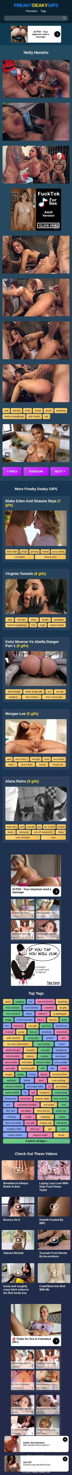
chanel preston (24, 1019)
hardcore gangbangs (14, 416)
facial (61, 1135)
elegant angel (40, 1135)
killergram (62, 1122)
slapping (45, 1116)
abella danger (14, 691)
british (27, 1080)
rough (42, 625)
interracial (23, 832)
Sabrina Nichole (13, 1253)
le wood (9, 1032)
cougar (8, 1074)
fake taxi (34, 1129)
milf (42, 1068)
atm (63, 1038)
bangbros (13, 697)
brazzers (18, 1025)
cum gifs (32, 1025)
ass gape (26, 1110)
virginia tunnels (56, 625)
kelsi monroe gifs (54, 697)
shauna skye (50, 557)
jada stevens (13, 1038)
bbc (52, 1068)
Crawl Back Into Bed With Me (52, 1288)
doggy (8, 1019)
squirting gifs (27, 1068)
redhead (11, 1080)
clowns (37, 410)
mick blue (27, 1062)
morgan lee (57, 764)
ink (25, 1092)
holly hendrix (34, 416)
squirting (46, 1025)
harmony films (59, 1074)
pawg (62, 1116)
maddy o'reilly (14, 1129)
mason (42, 764)
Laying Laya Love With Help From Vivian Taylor (53, 1186)
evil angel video (35, 1086)
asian (46, 759)
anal (6, 410)
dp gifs (48, 410)
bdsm (33, 619)
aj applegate (59, 1013)
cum (63, 1129)
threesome (10, 1098)
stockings (47, 1032)
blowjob (61, 826)
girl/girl (24, 551)
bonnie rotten (42, 1098)
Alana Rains (22, 781)
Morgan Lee (21, 714)
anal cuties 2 (21, 759)
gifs (50, 1129)
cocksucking (60, 1092)
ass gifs (60, 691)
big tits (44, 1074)
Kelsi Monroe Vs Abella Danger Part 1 (32, 644)
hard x (11, 764)
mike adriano (12, 1007)
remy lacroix (43, 1110)
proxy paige (61, 1062)
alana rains (11, 826)
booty (10, 832)
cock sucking (58, 1080)
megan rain (46, 1122)
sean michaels (23, 837)
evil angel (49, 1104)
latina (29, 1013)
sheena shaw (43, 1062)
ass (49, 691)
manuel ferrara (45, 1001)
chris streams (13, 1013)
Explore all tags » (36, 1141)
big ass (53, 1019)
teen (53, 837)
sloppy (20, 1074)
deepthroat (61, 1025)
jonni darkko (31, 1007)
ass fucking (44, 1044)
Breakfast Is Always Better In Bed (15, 1185)
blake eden (12, 551)
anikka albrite (12, 1092)
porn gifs (10, 1068)
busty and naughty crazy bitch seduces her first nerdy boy (16, 1289)
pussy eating (58, 551)
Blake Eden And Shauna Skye (33, 503)
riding (60, 832)
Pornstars (31, 11)
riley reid (10, 1110)
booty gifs (33, 1038)
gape (64, 1019)
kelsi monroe (31, 697)
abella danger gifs (34, 691)
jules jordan (11, 1062)
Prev (12, 471)
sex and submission (17, 1044)
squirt (8, 1001)
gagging (19, 1001)
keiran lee (25, 1098)
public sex (61, 1110)
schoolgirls (20, 557)
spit (33, 1092)
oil (49, 1086)
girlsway (34, 551)
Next (60, 471)
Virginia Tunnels (25, 574)
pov (8, 1104)
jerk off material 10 (43, 832)
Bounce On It (11, 1219)
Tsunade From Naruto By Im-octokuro (53, 1255)
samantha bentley (26, 1104)
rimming (11, 1116)
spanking (62, 1001)
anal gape (60, 1056)
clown (27, 410)
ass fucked (58, 759)
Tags (43, 11)
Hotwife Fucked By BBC (51, 1221)
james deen (26, 764)
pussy (21, 1032)
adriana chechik (13, 1086)
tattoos (30, 1056)
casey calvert (15, 1135)
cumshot (48, 1007)
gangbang (60, 410)
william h (42, 1013)
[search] (64, 18)
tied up (33, 1032)
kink (46, 416)
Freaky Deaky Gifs (40, 1472)
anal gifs (16, 410)
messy (32, 1074)
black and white (13, 1122)
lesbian (45, 551)
